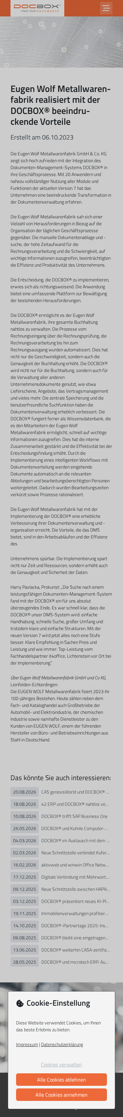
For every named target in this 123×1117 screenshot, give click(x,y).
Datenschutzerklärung (62, 1044)
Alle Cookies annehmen (61, 1095)
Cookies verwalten (61, 1064)
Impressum (27, 1044)
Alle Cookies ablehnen (61, 1080)
